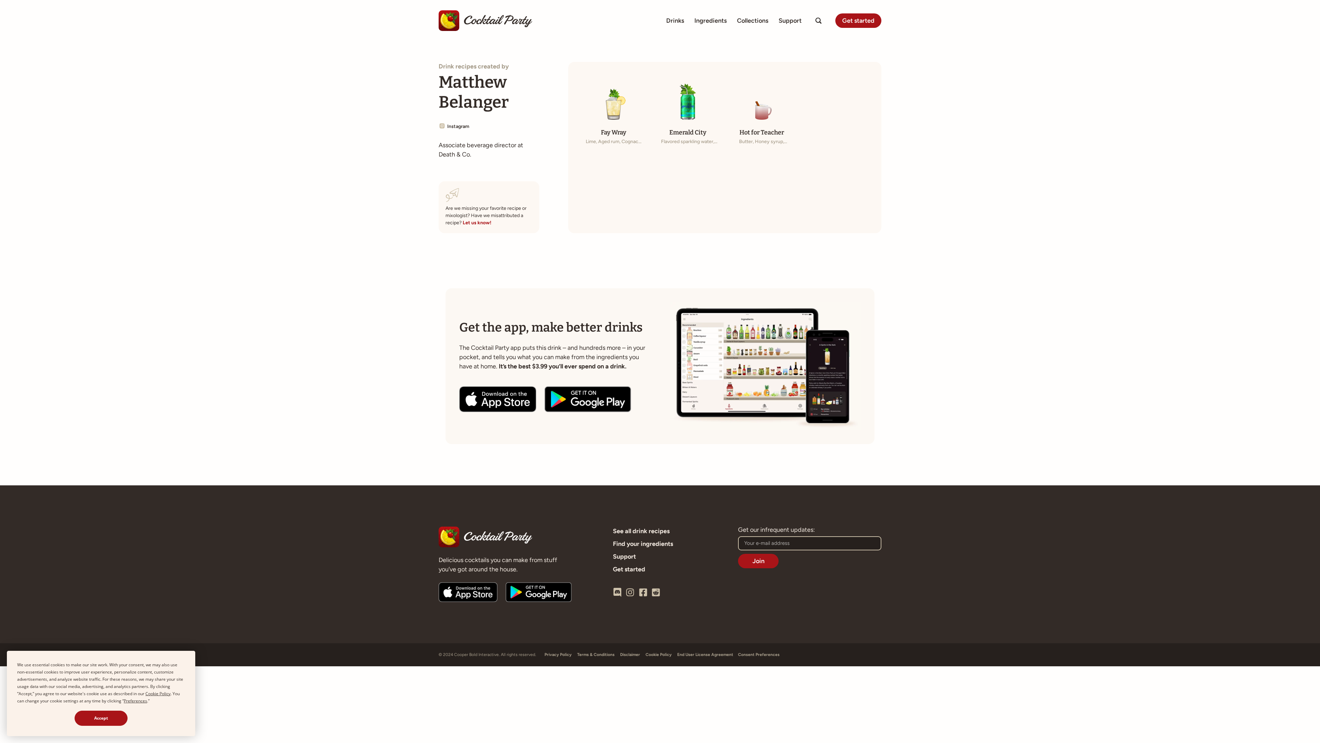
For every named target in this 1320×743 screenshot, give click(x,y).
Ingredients (710, 20)
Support (790, 20)
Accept (101, 718)
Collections (752, 20)
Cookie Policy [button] (157, 694)
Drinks (675, 20)
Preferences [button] (135, 701)
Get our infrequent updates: (776, 530)
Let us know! (477, 223)
